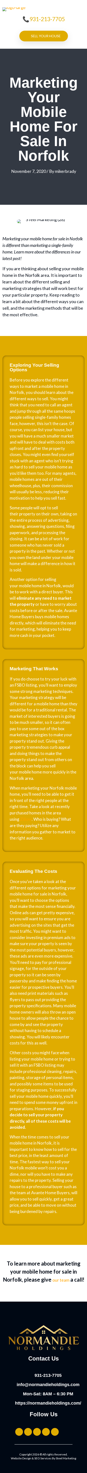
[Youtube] (55, 1432)
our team (60, 1280)
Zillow (26, 819)
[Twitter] (19, 1432)
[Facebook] (37, 1432)
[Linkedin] (46, 1432)
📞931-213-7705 (43, 19)
